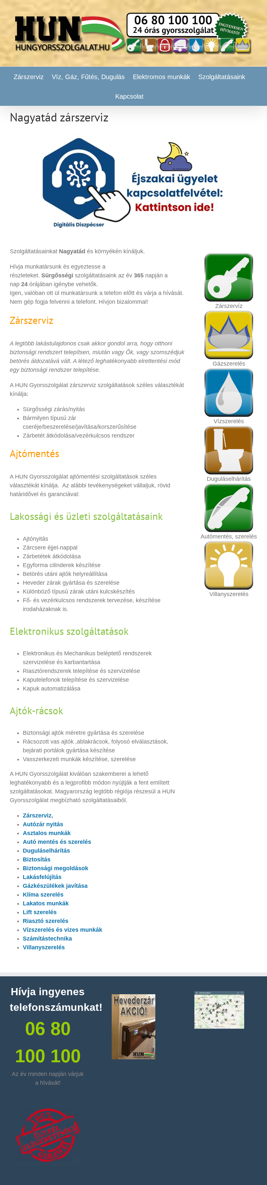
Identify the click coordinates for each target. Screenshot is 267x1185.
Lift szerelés (40, 912)
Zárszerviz (37, 815)
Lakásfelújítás (42, 877)
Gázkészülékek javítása (55, 886)
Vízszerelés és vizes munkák (62, 930)
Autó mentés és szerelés (57, 842)
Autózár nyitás (43, 824)
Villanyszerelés (44, 947)
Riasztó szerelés (45, 921)
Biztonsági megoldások (55, 868)
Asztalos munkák (47, 833)
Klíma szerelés (43, 894)
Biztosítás (36, 859)
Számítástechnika (47, 938)
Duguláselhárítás (46, 850)
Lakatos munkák (46, 903)
